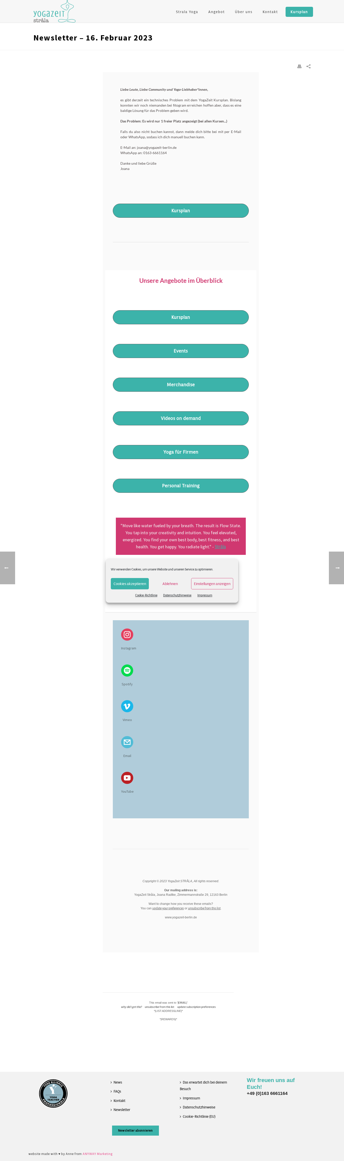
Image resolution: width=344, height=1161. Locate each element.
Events (181, 351)
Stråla (220, 547)
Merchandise (181, 384)
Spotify (127, 684)
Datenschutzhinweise (177, 595)
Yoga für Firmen (180, 452)
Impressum (204, 595)
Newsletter (122, 1109)
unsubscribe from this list (204, 908)
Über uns (244, 11)
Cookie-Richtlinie (146, 595)
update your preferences (168, 908)
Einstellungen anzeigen (212, 583)
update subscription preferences (196, 1007)
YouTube (127, 791)
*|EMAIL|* (182, 1003)
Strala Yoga (187, 11)
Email (127, 755)
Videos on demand (181, 418)
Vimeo (127, 720)
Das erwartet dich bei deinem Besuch (203, 1086)
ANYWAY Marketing (98, 1154)
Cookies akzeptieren (130, 583)
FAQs (117, 1091)
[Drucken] (299, 66)
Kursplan (299, 11)
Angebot (216, 11)
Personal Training (181, 485)
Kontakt (270, 11)
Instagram (128, 648)
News (118, 1082)
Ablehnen (170, 583)
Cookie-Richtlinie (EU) (199, 1116)
